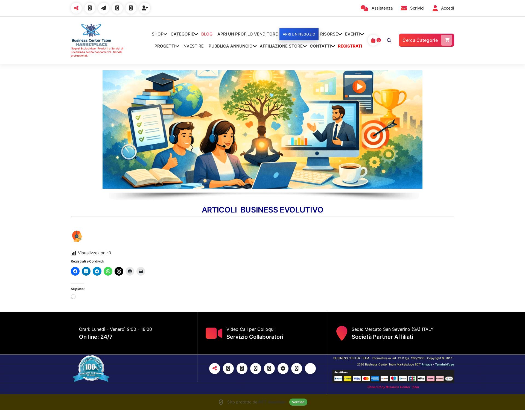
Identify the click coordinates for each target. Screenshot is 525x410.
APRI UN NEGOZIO (299, 34)
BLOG (206, 34)
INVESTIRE (193, 46)
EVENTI (352, 34)
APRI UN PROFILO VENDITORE (247, 34)
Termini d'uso (444, 364)
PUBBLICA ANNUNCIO (231, 46)
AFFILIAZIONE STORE (281, 46)
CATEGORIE (182, 34)
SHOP (158, 34)
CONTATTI (320, 46)
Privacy (427, 364)
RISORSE (329, 34)
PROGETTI (164, 46)
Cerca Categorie (420, 40)
